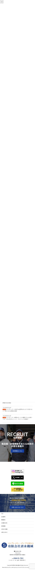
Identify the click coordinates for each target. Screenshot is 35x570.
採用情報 (3, 526)
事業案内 (3, 519)
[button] (17, 451)
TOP (2, 513)
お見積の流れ (4, 523)
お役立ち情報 (4, 529)
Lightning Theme (17, 567)
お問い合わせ (4, 532)
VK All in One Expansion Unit (27, 567)
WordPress (9, 567)
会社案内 (3, 516)
